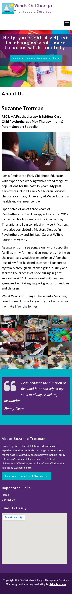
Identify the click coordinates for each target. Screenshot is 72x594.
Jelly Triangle (58, 584)
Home (5, 494)
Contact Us (8, 499)
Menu (67, 23)
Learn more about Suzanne (26, 476)
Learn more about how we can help (36, 58)
